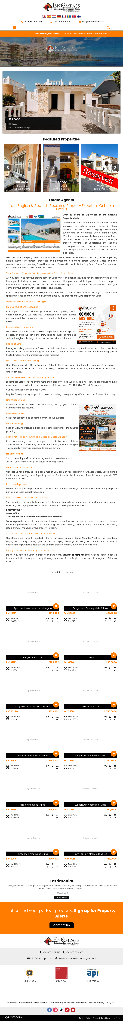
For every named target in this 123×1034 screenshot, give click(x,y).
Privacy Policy (85, 1018)
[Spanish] (49, 16)
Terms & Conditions (101, 1018)
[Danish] (79, 16)
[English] (44, 16)
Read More (61, 897)
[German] (59, 16)
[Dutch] (54, 16)
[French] (64, 16)
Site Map (116, 1018)
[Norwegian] (74, 16)
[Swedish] (69, 16)
